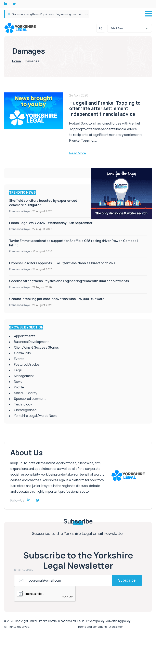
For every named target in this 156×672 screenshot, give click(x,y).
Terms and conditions (92, 627)
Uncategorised (25, 410)
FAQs (80, 621)
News (18, 381)
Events (19, 359)
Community (22, 353)
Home (16, 61)
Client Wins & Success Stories (36, 347)
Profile (19, 387)
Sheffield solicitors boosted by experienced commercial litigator (52, 14)
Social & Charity (25, 393)
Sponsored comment (30, 398)
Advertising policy (118, 621)
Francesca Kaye (19, 211)
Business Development (31, 341)
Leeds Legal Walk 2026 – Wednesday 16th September (50, 223)
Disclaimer (116, 627)
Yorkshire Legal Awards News (35, 415)
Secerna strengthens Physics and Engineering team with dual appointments (69, 281)
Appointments (24, 336)
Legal (18, 370)
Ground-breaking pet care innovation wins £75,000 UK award (56, 299)
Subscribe (127, 580)
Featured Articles (27, 364)
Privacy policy (95, 621)
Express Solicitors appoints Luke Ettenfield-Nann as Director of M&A (62, 263)
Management (24, 376)
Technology (23, 404)
